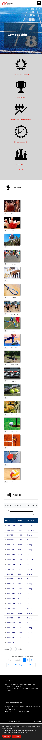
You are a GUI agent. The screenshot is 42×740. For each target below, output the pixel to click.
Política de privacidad (22, 688)
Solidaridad (9, 686)
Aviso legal (9, 688)
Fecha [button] (7, 520)
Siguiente (22, 665)
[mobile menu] (39, 3)
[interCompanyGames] (7, 3)
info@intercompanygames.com (18, 711)
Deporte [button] (30, 520)
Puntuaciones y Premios (26, 684)
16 (16, 665)
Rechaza (16, 736)
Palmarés (17, 686)
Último (31, 665)
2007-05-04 (11, 525)
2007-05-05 (11, 623)
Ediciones (13, 684)
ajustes (24, 732)
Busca (8, 510)
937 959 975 (10, 710)
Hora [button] (20, 520)
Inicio (7, 684)
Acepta (6, 736)
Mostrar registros (14, 649)
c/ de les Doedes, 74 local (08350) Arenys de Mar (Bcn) (23, 707)
